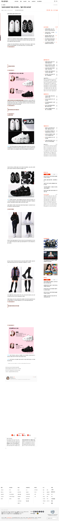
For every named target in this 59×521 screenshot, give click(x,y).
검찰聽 (19, 498)
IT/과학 (44, 498)
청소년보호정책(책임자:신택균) (16, 517)
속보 (43, 503)
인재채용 (5, 517)
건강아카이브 (28, 496)
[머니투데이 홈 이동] (4, 510)
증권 (21, 1)
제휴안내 (27, 517)
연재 (35, 494)
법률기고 (19, 503)
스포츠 (52, 489)
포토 (52, 496)
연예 (52, 487)
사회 (43, 494)
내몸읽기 (27, 492)
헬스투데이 (27, 498)
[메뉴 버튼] (57, 1)
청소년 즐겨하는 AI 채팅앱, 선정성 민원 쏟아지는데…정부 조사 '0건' (50, 132)
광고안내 (24, 517)
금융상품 (2, 494)
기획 (35, 496)
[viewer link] (33, 35)
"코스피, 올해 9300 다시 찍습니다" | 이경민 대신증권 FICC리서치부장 (50, 261)
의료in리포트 (28, 494)
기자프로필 (53, 498)
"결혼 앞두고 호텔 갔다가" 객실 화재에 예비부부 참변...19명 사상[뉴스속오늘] (50, 36)
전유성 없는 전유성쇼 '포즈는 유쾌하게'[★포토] (50, 249)
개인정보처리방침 (9, 517)
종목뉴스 (2, 492)
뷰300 (10, 498)
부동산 (44, 496)
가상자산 (2, 496)
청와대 (10, 492)
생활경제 (48, 492)
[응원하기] (14, 377)
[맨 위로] (57, 517)
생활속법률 (19, 494)
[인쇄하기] (57, 10)
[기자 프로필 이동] (7, 378)
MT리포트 (16, 1)
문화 (47, 496)
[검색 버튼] (55, 1)
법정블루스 (19, 496)
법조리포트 (19, 492)
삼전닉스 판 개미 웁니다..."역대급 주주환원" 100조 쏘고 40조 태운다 (50, 66)
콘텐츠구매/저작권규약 (31, 517)
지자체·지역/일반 (11, 496)
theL (29, 1)
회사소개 (2, 517)
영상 (52, 494)
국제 (47, 498)
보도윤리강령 (39, 517)
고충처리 (36, 517)
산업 (43, 492)
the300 (24, 1)
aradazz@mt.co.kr (12, 378)
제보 (52, 500)
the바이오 (33, 1)
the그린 (27, 500)
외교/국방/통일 (11, 494)
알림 (52, 503)
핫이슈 (35, 492)
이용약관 (21, 517)
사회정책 (48, 494)
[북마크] (55, 10)
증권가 (2, 498)
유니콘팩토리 (39, 1)
